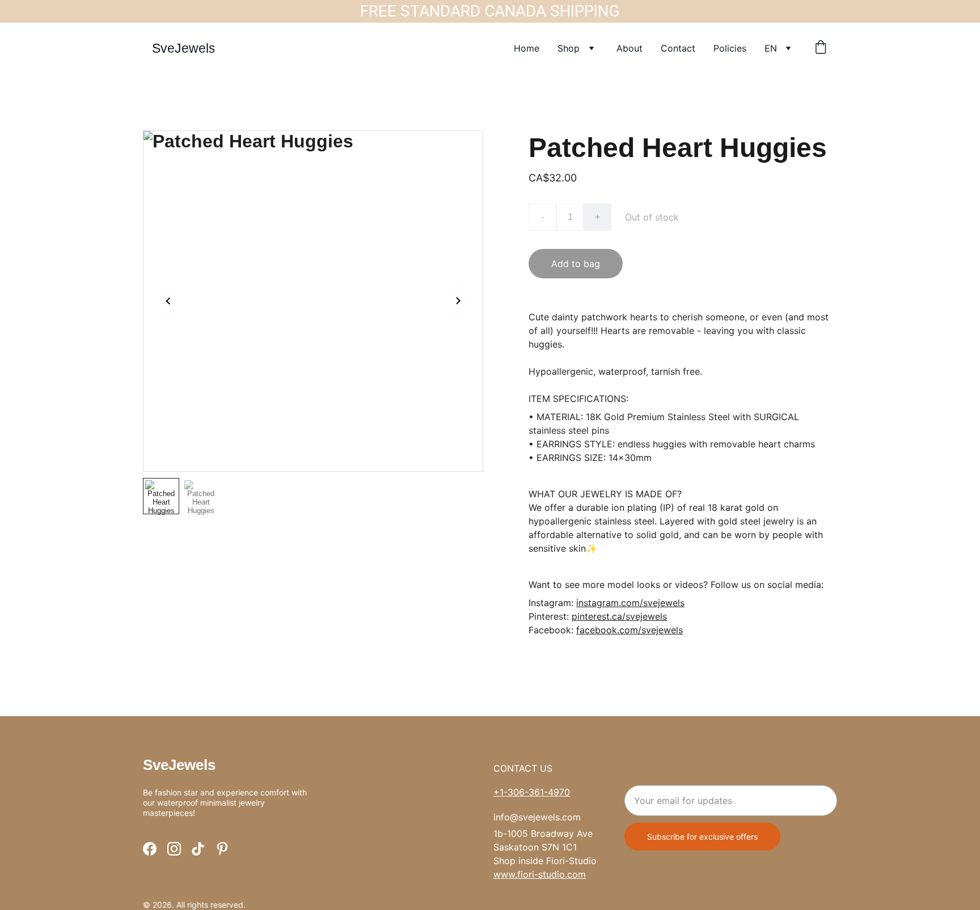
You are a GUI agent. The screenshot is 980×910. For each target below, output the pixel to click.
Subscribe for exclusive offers (702, 836)
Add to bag (575, 263)
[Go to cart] (820, 48)
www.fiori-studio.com (539, 874)
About (629, 48)
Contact (678, 48)
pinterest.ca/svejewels (619, 616)
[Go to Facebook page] (150, 849)
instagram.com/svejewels (630, 602)
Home (526, 48)
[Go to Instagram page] (174, 849)
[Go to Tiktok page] (198, 849)
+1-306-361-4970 (531, 792)
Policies (729, 48)
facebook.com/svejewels (629, 630)
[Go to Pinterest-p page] (222, 849)
